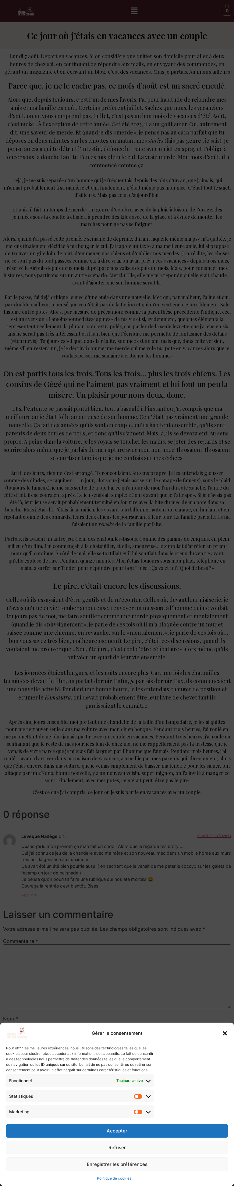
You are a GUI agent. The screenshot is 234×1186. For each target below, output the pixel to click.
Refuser (117, 1147)
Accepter (117, 1131)
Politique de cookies (114, 1178)
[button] (225, 1033)
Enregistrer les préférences (117, 1164)
